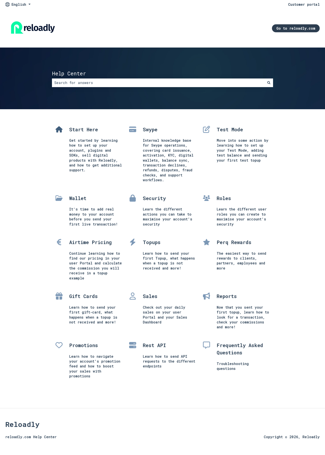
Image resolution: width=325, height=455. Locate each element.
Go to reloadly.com (295, 28)
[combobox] (158, 82)
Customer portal (304, 4)
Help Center (69, 73)
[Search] (269, 82)
